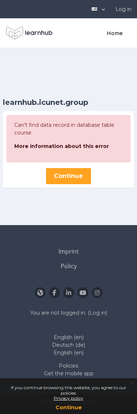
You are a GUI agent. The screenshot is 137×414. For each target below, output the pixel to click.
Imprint (68, 251)
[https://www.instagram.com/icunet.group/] (97, 292)
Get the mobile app (69, 373)
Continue (69, 407)
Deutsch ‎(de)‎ (68, 345)
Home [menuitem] (115, 33)
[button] (98, 9)
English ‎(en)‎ (69, 337)
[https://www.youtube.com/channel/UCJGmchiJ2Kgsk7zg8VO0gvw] (82, 292)
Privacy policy (68, 398)
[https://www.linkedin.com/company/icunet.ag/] (68, 292)
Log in (123, 9)
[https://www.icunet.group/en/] (40, 292)
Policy (69, 266)
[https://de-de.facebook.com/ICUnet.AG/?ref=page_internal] (54, 292)
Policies (68, 365)
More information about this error (61, 146)
